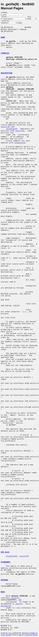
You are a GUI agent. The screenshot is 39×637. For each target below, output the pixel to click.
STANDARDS (5, 562)
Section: (5, 16)
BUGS (3, 592)
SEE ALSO (5, 552)
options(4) (6, 606)
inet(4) (19, 604)
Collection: (5, 20)
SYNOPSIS (5, 53)
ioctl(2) (15, 598)
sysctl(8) (5, 127)
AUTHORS (4, 580)
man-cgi (21, 635)
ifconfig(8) (11, 129)
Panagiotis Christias (32, 635)
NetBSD (33, 633)
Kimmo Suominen (6, 635)
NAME (3, 37)
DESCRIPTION (6, 73)
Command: (5, 12)
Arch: (30, 16)
